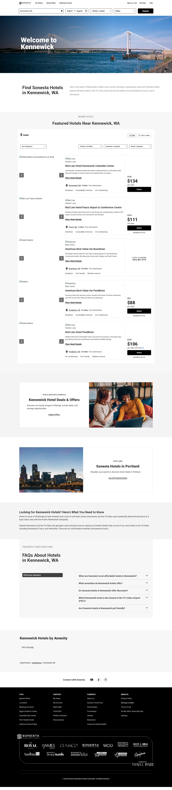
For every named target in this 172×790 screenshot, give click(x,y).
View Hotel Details (73, 178)
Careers (90, 716)
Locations (23, 703)
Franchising (91, 711)
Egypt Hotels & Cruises (28, 711)
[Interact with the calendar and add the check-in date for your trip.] (86, 11)
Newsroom (91, 720)
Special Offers (51, 3)
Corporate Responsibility (96, 724)
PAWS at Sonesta (60, 716)
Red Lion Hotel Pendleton (79, 332)
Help (151, 3)
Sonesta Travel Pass (95, 703)
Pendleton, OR (74, 310)
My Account (57, 703)
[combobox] (41, 10)
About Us (90, 698)
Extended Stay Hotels (27, 716)
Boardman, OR (74, 269)
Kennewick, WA (75, 185)
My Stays (143, 3)
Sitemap (124, 716)
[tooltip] (143, 348)
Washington (37, 663)
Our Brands (39, 3)
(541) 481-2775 (139, 260)
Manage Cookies (127, 703)
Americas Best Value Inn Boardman (85, 248)
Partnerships (92, 707)
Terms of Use (126, 707)
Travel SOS (57, 711)
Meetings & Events (65, 3)
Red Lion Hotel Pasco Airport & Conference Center (93, 207)
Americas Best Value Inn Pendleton (85, 290)
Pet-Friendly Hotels (26, 720)
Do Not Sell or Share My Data (132, 711)
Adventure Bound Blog (28, 724)
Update (145, 11)
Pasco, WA (73, 227)
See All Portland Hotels (118, 478)
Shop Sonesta (58, 720)
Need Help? (57, 707)
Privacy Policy (126, 698)
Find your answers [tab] (32, 575)
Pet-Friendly (28, 647)
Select (139, 189)
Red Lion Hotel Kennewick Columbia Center (89, 165)
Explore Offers (54, 415)
